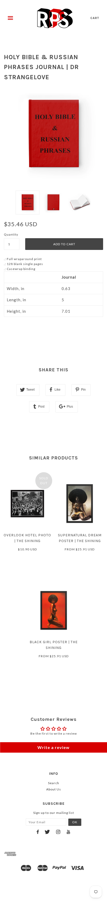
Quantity (11, 234)
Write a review (53, 747)
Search (53, 783)
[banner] (55, 18)
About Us (53, 789)
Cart (94, 18)
